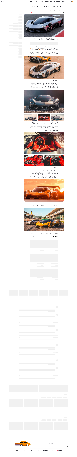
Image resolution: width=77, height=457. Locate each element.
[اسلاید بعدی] (8, 406)
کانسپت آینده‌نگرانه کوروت (33, 48)
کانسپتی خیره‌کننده (41, 49)
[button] (23, 443)
